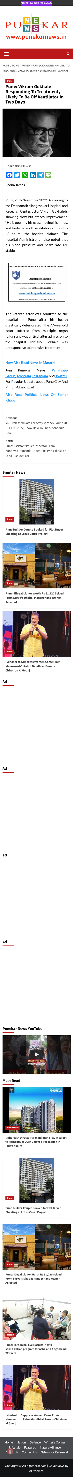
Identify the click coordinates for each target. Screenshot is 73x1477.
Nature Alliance (50, 1447)
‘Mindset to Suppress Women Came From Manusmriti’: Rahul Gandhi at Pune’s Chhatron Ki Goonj (33, 666)
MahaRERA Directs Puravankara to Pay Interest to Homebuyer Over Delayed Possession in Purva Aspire (36, 1142)
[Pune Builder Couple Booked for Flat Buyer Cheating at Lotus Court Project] (37, 501)
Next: (35, 448)
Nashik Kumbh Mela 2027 (36, 2)
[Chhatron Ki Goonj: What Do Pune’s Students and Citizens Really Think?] (37, 1054)
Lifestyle (14, 1447)
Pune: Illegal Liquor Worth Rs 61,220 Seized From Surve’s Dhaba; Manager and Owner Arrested (34, 597)
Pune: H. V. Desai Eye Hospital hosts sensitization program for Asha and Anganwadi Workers (36, 1349)
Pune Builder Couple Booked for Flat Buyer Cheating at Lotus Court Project (34, 531)
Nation (21, 1442)
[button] (6, 53)
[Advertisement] (36, 724)
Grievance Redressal (54, 1452)
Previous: (36, 425)
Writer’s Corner (54, 1442)
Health (10, 1334)
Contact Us (29, 1452)
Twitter (61, 376)
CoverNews (56, 1465)
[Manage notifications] (10, 1451)
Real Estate (12, 1127)
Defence (35, 1442)
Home (9, 1442)
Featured (30, 1447)
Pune (9, 81)
